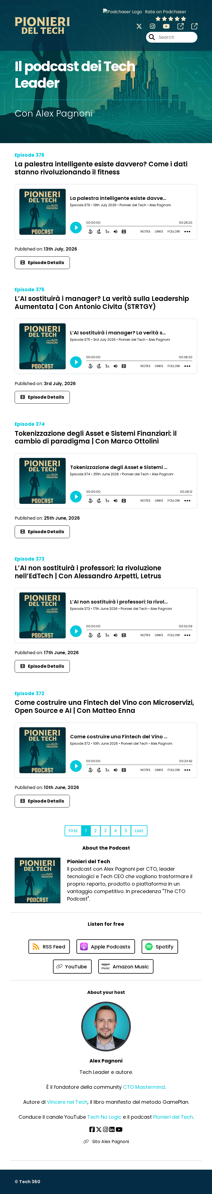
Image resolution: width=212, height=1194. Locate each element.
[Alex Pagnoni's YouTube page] (119, 1129)
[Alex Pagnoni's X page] (99, 1129)
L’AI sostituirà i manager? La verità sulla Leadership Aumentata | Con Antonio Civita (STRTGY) (102, 302)
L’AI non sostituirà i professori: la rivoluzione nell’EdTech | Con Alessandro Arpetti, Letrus (88, 572)
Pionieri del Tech (173, 1116)
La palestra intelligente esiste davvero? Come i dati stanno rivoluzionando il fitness (101, 168)
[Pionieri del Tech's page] (177, 26)
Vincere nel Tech (67, 1101)
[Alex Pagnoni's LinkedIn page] (112, 1129)
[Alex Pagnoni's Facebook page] (92, 1129)
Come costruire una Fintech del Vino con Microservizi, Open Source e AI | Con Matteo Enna (104, 706)
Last (139, 830)
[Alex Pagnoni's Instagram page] (105, 1129)
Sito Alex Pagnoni (110, 1141)
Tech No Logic (104, 1116)
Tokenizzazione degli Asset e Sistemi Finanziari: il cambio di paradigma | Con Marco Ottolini (96, 437)
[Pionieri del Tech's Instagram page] (149, 26)
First (73, 830)
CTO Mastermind (144, 1087)
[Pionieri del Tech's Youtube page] (163, 26)
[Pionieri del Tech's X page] (139, 26)
